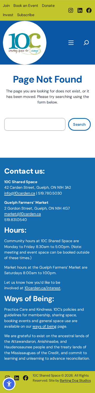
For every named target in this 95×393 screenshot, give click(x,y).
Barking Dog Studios (75, 380)
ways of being (44, 326)
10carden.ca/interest (42, 288)
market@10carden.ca (22, 213)
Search (79, 124)
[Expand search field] (86, 42)
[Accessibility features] (9, 383)
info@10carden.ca (19, 193)
